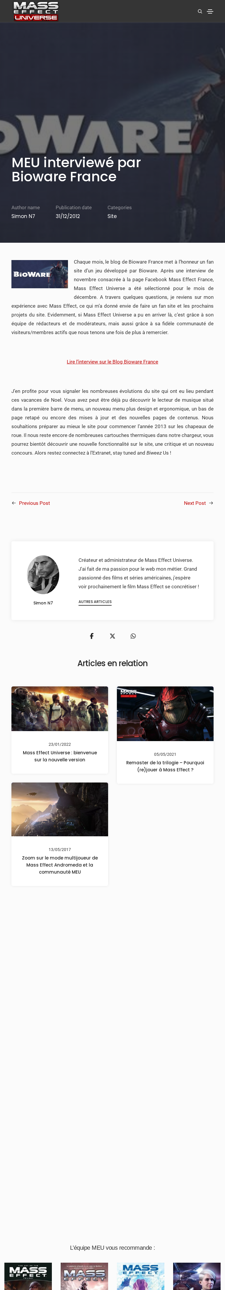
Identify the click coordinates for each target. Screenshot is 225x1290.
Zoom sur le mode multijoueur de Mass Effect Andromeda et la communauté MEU (60, 865)
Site (112, 216)
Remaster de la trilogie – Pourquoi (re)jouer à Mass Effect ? (165, 766)
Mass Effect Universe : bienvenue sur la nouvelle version (60, 756)
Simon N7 (23, 216)
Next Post (195, 503)
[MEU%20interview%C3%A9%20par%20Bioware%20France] (91, 636)
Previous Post (34, 503)
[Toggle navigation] (210, 11)
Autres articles (95, 601)
